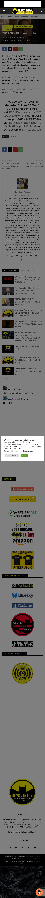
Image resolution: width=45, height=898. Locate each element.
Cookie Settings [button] (11, 455)
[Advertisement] (22, 4)
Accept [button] (24, 455)
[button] (4, 11)
